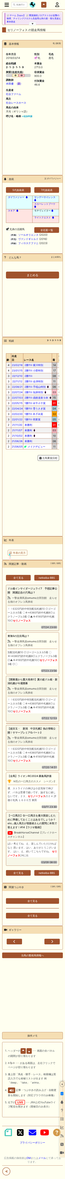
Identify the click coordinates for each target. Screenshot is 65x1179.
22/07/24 (17, 392)
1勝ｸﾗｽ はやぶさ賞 (35, 403)
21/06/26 (17, 441)
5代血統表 (18, 190)
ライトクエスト (42, 217)
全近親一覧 (46, 230)
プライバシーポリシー (32, 1142)
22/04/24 (17, 408)
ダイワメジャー (16, 197)
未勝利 (28, 424)
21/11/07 (17, 430)
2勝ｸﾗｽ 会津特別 (33, 381)
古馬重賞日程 (49, 457)
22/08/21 (17, 386)
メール (42, 1157)
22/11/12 (17, 381)
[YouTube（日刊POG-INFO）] (44, 1132)
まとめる (32, 275)
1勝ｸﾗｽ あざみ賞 (33, 413)
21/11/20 (17, 424)
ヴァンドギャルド (28, 238)
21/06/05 (17, 446)
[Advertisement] (32, 145)
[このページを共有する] (6, 1171)
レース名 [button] (29, 359)
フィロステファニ (28, 243)
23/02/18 (17, 365)
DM (29, 1157)
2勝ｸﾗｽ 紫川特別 (33, 365)
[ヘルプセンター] (57, 1132)
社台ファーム (13, 93)
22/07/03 (17, 397)
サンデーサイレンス (44, 197)
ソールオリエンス (28, 234)
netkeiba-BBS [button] (47, 577)
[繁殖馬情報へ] (26, 197)
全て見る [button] (18, 577)
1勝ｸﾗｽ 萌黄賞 (32, 419)
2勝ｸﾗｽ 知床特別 (33, 392)
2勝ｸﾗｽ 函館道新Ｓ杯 (36, 397)
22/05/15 (17, 403)
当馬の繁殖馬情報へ (32, 955)
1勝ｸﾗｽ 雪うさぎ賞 (35, 408)
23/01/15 (17, 370)
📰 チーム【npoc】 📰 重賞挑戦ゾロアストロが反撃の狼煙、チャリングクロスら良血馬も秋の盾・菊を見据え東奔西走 (34, 18)
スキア (11, 210)
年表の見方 (19, 552)
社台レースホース (16, 102)
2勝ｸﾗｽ (28, 375)
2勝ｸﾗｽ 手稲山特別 (35, 386)
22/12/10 (17, 375)
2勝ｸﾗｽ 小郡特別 (33, 370)
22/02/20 (17, 413)
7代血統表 (47, 190)
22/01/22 (17, 419)
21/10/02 (17, 435)
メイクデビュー (36, 446)
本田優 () (13, 83)
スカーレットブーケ (44, 203)
